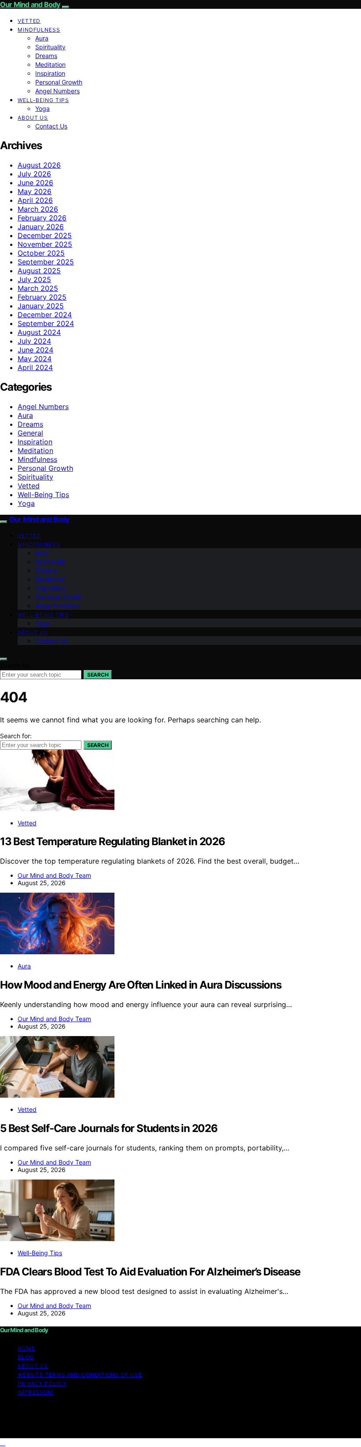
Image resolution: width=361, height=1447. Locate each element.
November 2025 (45, 244)
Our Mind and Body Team (54, 875)
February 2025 (42, 297)
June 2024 (35, 349)
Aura (41, 38)
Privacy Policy (42, 1383)
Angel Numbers (57, 91)
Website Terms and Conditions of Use (80, 1374)
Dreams (46, 55)
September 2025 (46, 261)
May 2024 (35, 358)
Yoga (42, 108)
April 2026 (35, 200)
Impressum (35, 1392)
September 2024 (46, 323)
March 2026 (38, 209)
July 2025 (34, 279)
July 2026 (34, 173)
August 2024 (39, 332)
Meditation (50, 64)
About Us (33, 117)
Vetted (29, 21)
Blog (26, 1357)
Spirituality (50, 47)
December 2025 (45, 235)
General (30, 433)
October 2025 (41, 253)
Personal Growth (58, 82)
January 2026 (41, 226)
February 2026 (42, 217)
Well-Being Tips (43, 100)
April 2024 (35, 367)
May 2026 (35, 191)
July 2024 (34, 341)
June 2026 (35, 182)
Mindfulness (39, 29)
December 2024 (45, 314)
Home (26, 1348)
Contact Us (51, 126)
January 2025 (41, 305)
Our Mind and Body (30, 4)
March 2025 (38, 288)
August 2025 (39, 270)
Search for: (16, 665)
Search (97, 674)
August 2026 (39, 165)
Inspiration (50, 73)
